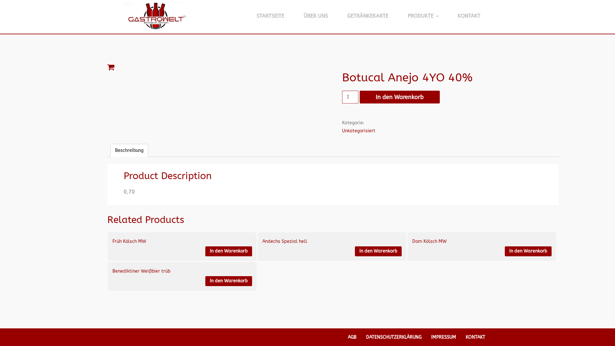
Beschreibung (129, 150)
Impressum (443, 337)
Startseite (270, 16)
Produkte (421, 16)
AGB (352, 337)
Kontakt (469, 16)
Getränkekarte (368, 16)
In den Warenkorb (400, 97)
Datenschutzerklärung (394, 337)
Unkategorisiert (358, 131)
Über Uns (316, 16)
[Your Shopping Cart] (333, 67)
